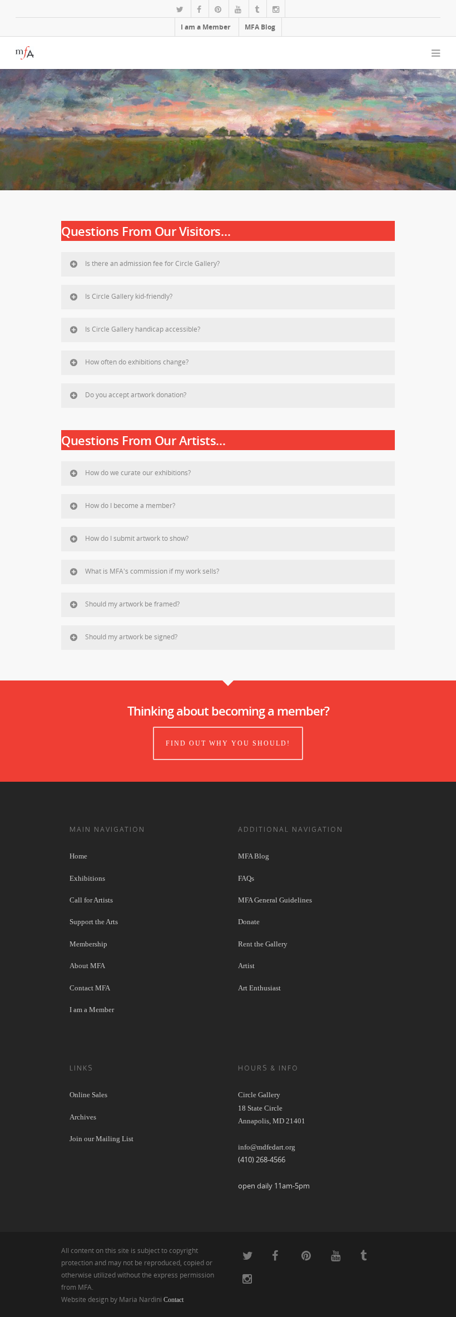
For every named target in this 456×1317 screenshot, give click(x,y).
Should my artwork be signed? (131, 637)
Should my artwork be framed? (132, 604)
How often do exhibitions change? (137, 362)
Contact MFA (90, 988)
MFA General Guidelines (275, 900)
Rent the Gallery (263, 944)
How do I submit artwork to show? (137, 538)
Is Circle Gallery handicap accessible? (142, 329)
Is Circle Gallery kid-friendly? (128, 296)
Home (78, 856)
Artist (246, 965)
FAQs (246, 878)
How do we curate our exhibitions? (138, 472)
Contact (173, 1300)
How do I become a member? (130, 505)
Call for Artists (91, 900)
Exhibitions (87, 878)
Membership (88, 944)
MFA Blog (260, 27)
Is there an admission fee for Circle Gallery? (152, 263)
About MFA (87, 965)
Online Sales (88, 1095)
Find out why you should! (228, 743)
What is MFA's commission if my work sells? (152, 571)
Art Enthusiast (259, 988)
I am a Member (205, 27)
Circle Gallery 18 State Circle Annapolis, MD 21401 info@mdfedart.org (271, 1121)
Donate (249, 922)
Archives (83, 1117)
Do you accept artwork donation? (135, 394)
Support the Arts (94, 922)
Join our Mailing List (101, 1139)
